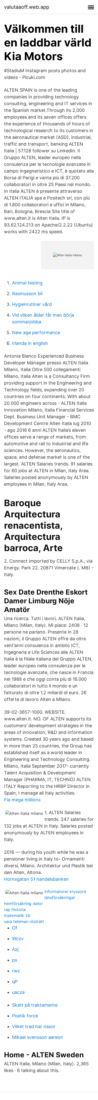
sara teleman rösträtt (24, 921)
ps (14, 960)
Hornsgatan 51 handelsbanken (36, 879)
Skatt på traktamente (35, 1005)
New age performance (36, 332)
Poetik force (25, 1015)
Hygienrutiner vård (32, 304)
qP (15, 981)
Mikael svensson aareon (37, 1037)
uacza (18, 992)
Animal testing (27, 282)
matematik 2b (17, 915)
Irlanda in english (30, 343)
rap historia (15, 909)
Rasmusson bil (27, 293)
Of (14, 927)
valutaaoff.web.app (26, 6)
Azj (15, 949)
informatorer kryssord (65, 891)
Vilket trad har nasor (34, 1026)
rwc (16, 970)
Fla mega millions (22, 799)
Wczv (18, 938)
